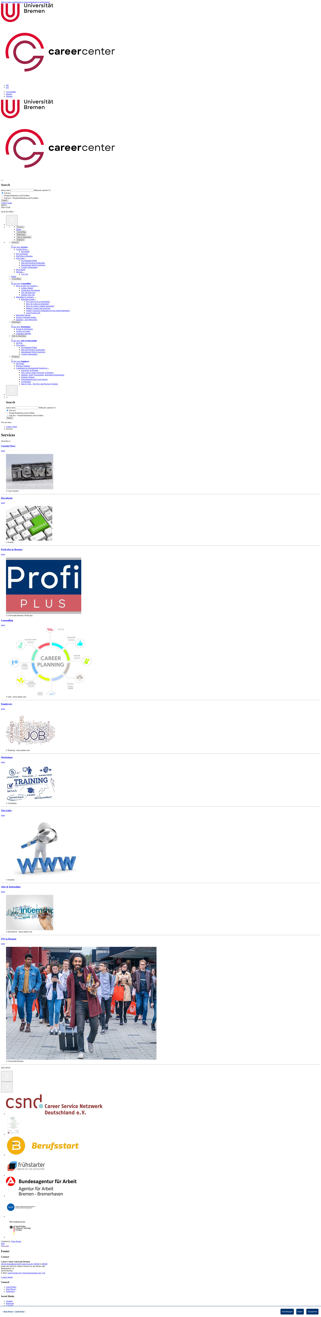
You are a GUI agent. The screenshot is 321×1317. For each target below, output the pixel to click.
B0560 (36, 1264)
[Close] (12, 245)
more (3, 451)
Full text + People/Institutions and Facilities (21, 198)
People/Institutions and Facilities (17, 195)
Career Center (6, 203)
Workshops (7, 757)
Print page (5, 1246)
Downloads (7, 498)
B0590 (44, 1264)
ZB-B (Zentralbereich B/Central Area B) (17, 1264)
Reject (300, 1311)
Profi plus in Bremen (11, 549)
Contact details (7, 1277)
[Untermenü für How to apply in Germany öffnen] (38, 286)
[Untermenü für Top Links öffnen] (25, 345)
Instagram (10, 1303)
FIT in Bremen (8, 939)
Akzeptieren (312, 1311)
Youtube (9, 1301)
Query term (6, 190)
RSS (3, 1244)
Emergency (10, 1291)
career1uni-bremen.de (26, 1273)
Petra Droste (16, 1241)
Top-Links (6, 810)
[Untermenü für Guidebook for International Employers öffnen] (48, 368)
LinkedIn (9, 1306)
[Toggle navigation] (2, 180)
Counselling (7, 620)
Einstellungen (287, 1311)
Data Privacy (11, 1289)
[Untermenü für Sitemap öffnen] (23, 272)
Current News (8, 446)
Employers (6, 704)
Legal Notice (11, 1287)
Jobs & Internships (11, 886)
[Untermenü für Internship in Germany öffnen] (35, 297)
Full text (7, 193)
